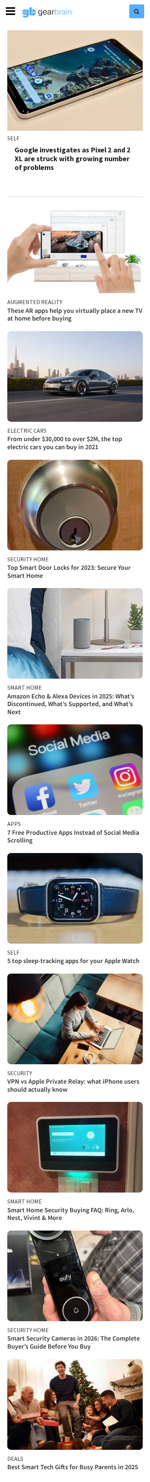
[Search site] (136, 11)
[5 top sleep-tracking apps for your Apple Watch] (75, 898)
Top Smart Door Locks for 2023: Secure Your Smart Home (69, 571)
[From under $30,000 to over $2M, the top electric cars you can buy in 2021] (75, 376)
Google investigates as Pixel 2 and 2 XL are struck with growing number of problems (73, 158)
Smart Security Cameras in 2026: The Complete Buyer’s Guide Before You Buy (73, 1342)
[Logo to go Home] (47, 12)
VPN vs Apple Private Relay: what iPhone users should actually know (73, 1085)
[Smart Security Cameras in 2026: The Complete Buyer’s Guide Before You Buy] (75, 1276)
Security (19, 1073)
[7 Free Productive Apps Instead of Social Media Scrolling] (75, 769)
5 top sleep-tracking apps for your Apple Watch (73, 960)
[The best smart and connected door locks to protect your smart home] (75, 505)
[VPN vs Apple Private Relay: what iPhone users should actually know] (75, 1019)
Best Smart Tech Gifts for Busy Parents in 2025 (72, 1467)
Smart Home (24, 687)
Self (13, 138)
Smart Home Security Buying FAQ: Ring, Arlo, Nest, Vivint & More (70, 1214)
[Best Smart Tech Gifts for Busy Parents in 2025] (75, 1404)
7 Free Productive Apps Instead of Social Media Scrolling (73, 836)
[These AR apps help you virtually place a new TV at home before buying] (75, 247)
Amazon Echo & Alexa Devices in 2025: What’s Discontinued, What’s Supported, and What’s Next (70, 704)
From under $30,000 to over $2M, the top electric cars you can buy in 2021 (64, 443)
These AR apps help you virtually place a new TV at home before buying (74, 314)
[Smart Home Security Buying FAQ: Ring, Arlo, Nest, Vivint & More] (75, 1147)
